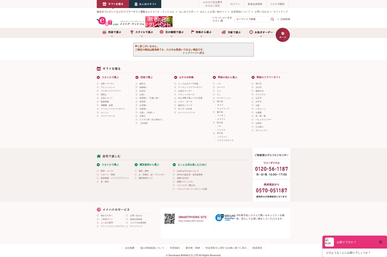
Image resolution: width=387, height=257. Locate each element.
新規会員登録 (255, 4)
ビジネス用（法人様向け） (151, 119)
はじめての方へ (187, 11)
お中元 (259, 101)
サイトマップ (280, 11)
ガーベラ (221, 87)
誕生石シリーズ (185, 105)
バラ (219, 84)
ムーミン (105, 112)
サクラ (220, 105)
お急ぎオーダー (261, 33)
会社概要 (130, 248)
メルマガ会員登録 (138, 222)
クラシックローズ (186, 94)
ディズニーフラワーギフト (113, 109)
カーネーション (224, 98)
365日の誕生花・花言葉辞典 (190, 174)
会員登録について (240, 11)
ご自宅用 (143, 123)
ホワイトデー (262, 130)
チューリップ (223, 109)
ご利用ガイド (107, 219)
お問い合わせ (262, 11)
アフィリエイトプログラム (113, 226)
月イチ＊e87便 (185, 109)
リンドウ (221, 130)
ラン (219, 94)
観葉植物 (105, 101)
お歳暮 (259, 112)
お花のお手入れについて (188, 171)
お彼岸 (259, 123)
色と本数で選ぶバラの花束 (190, 98)
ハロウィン (261, 109)
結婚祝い (143, 87)
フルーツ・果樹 (108, 174)
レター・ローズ (185, 101)
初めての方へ (107, 215)
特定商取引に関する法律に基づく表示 (226, 248)
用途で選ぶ (112, 33)
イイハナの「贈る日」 (187, 185)
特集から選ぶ (201, 33)
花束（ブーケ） (108, 84)
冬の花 (220, 133)
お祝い (142, 94)
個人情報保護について (152, 248)
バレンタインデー (264, 119)
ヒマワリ (221, 119)
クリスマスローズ (225, 140)
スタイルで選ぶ (141, 33)
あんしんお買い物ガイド (213, 11)
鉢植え (104, 94)
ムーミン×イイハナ (187, 112)
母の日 (259, 84)
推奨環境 (257, 248)
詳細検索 (285, 19)
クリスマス (261, 94)
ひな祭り (260, 127)
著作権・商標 (192, 248)
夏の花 (220, 112)
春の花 (220, 101)
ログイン (235, 4)
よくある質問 (107, 222)
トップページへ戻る (193, 52)
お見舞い (143, 105)
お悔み (142, 116)
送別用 (142, 101)
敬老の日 (260, 91)
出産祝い (143, 109)
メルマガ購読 (277, 4)
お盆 (258, 105)
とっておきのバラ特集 (188, 84)
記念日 (142, 91)
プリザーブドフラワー (111, 91)
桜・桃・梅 (261, 116)
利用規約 (175, 248)
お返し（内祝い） (147, 112)
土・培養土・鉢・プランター (152, 174)
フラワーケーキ (108, 116)
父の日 (259, 87)
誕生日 (142, 84)
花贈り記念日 (183, 178)
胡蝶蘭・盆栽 (107, 105)
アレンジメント (108, 87)
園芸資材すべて (146, 178)
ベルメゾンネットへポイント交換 (192, 189)
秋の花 (220, 122)
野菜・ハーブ (107, 171)
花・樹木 (105, 182)
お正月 (259, 98)
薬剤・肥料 (144, 171)
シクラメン (222, 137)
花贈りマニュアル (185, 182)
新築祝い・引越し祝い (149, 98)
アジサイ (221, 115)
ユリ (219, 91)
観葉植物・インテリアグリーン (115, 178)
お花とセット (107, 98)
